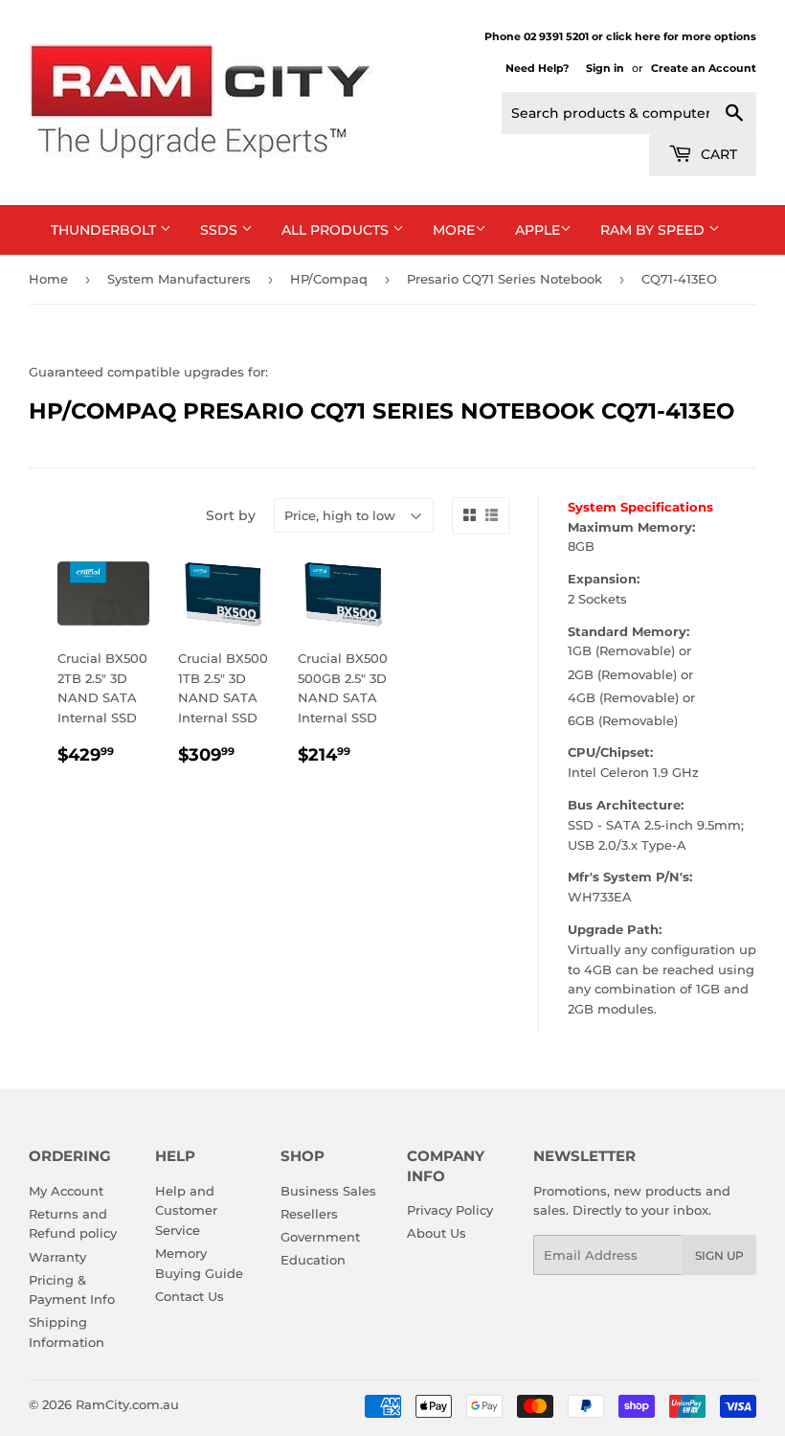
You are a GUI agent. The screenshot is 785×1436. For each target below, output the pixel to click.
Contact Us (189, 1296)
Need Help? (537, 68)
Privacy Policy (450, 1210)
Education (313, 1259)
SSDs (220, 230)
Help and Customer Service (186, 1211)
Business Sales (328, 1190)
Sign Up (719, 1255)
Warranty (57, 1257)
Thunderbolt (105, 230)
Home (48, 278)
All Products (336, 230)
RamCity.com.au (127, 1404)
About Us (436, 1233)
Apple (537, 230)
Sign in (605, 68)
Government (320, 1236)
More (454, 230)
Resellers (309, 1213)
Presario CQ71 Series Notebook (504, 278)
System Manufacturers (179, 278)
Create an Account (703, 68)
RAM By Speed (654, 230)
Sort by (231, 515)
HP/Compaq (329, 278)
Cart (717, 154)
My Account (66, 1190)
